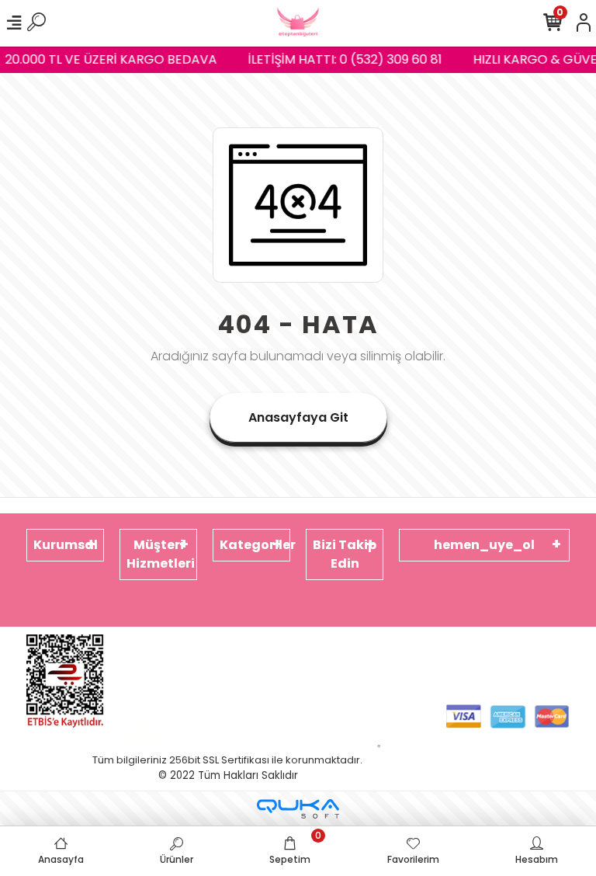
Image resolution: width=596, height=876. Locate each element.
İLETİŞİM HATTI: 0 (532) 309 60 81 (342, 59)
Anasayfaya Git (298, 417)
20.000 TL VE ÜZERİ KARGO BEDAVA (108, 59)
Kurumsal (65, 545)
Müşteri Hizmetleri (160, 554)
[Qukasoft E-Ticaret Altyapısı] (298, 809)
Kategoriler (255, 545)
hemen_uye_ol (484, 545)
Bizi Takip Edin (344, 554)
